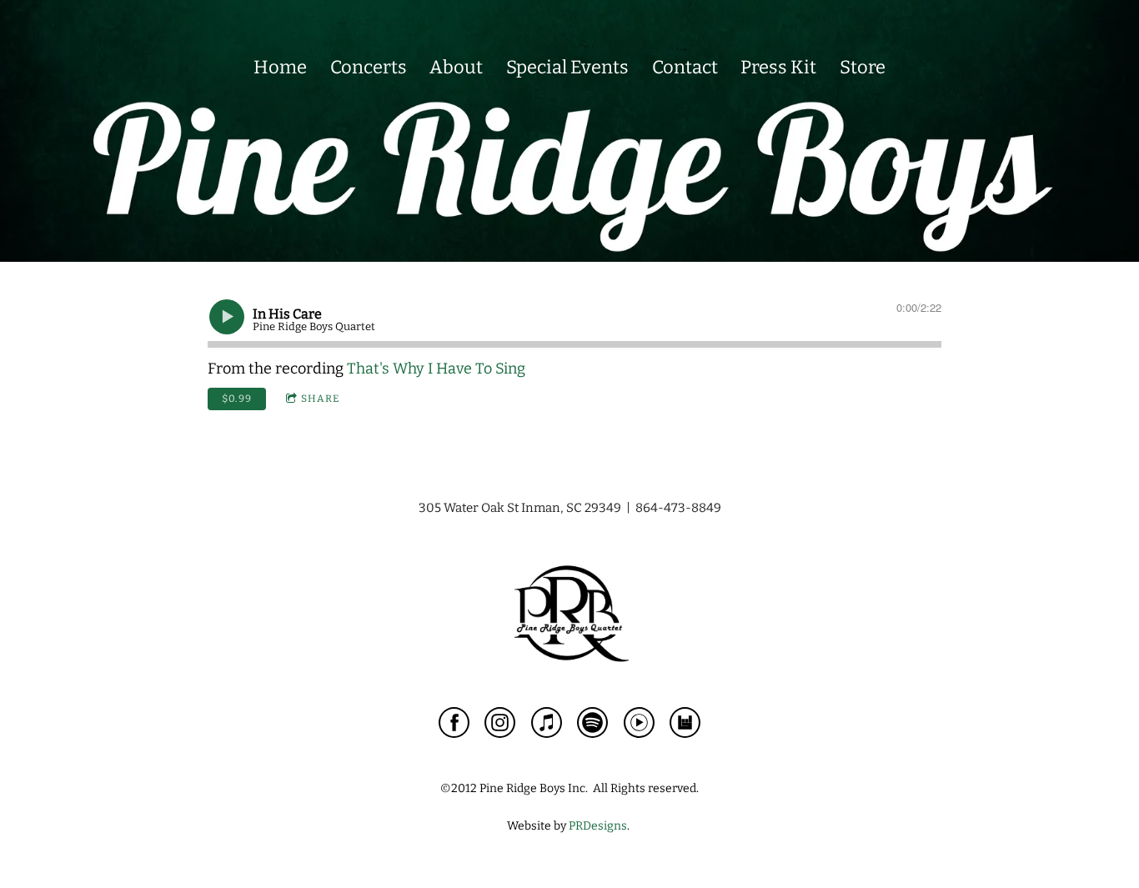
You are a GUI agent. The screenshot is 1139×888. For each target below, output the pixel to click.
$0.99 (237, 398)
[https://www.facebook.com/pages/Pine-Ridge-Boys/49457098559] (454, 726)
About (456, 67)
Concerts (368, 67)
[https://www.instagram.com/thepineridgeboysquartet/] (499, 726)
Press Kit (778, 67)
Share (320, 398)
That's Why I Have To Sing (436, 368)
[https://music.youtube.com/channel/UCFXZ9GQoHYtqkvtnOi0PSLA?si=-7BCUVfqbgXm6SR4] (639, 726)
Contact (685, 67)
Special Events (567, 67)
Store (863, 67)
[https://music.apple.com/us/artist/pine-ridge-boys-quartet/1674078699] (546, 726)
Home (280, 67)
